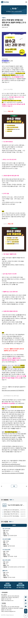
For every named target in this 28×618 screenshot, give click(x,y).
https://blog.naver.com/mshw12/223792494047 (13, 473)
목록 (14, 486)
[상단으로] (25, 615)
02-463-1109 (7, 587)
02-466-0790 (20, 587)
